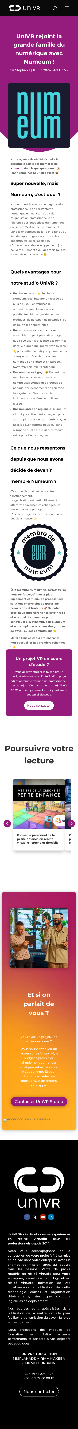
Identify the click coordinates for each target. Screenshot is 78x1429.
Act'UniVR (61, 70)
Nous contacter (39, 705)
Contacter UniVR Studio (39, 1101)
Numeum (16, 168)
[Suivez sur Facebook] (27, 1217)
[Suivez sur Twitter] (35, 1217)
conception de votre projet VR (31, 1255)
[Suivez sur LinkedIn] (51, 1217)
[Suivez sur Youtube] (43, 1217)
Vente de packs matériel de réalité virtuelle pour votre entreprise (39, 1273)
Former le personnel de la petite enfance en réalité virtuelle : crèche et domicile (38, 838)
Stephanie (22, 70)
